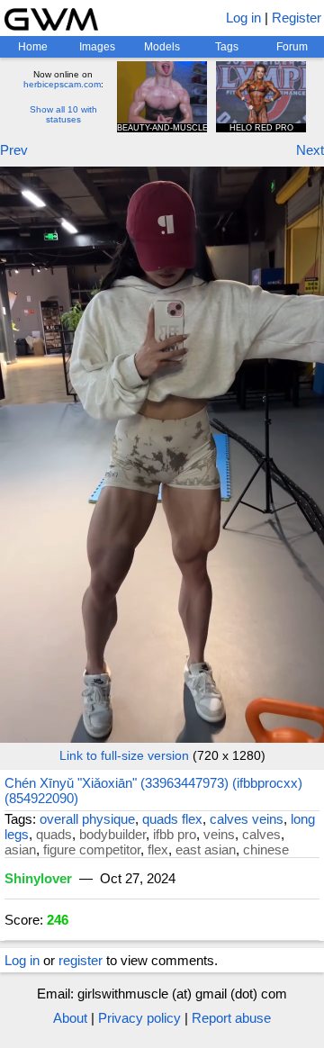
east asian (206, 849)
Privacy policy (139, 1017)
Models (162, 47)
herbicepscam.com (62, 84)
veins (219, 834)
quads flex (172, 819)
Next (310, 150)
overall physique (87, 819)
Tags (226, 47)
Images (97, 47)
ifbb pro (174, 834)
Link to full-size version (124, 755)
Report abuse (231, 1017)
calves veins (247, 819)
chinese (266, 849)
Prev (14, 150)
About (70, 1017)
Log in (243, 17)
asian (20, 849)
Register (296, 17)
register (80, 960)
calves (261, 834)
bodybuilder (112, 834)
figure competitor (91, 849)
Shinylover (38, 878)
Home (33, 47)
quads (54, 834)
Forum (292, 47)
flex (158, 849)
